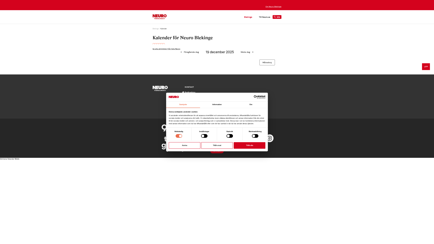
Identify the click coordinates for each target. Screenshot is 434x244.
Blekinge (248, 17)
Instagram (270, 138)
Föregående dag (191, 52)
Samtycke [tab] (183, 104)
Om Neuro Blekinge (273, 7)
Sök (278, 17)
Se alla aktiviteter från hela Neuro (166, 49)
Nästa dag (246, 52)
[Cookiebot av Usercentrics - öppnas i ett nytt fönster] (255, 97)
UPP (426, 66)
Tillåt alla (249, 145)
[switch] (204, 136)
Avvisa (184, 145)
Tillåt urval (217, 145)
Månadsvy (267, 62)
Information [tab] (217, 104)
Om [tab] (250, 104)
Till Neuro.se (264, 17)
